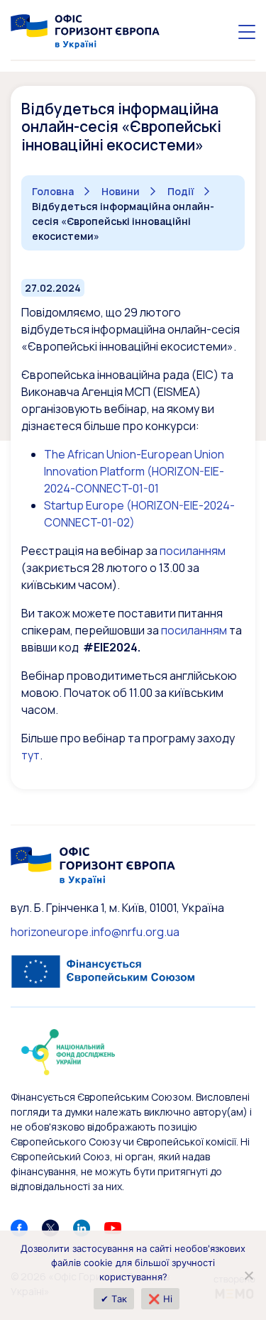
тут (30, 755)
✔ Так (114, 1298)
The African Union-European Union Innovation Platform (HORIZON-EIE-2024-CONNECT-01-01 (134, 471)
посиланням (193, 551)
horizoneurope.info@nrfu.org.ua (95, 932)
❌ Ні (160, 1298)
